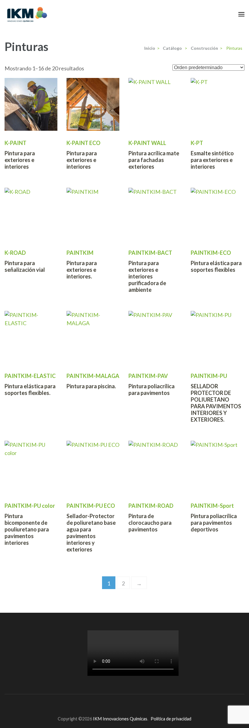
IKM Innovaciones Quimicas (120, 718)
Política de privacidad (171, 718)
